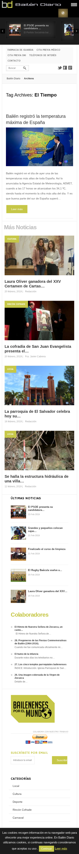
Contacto (14, 60)
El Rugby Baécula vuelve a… (45, 570)
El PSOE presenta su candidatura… (40, 508)
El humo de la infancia (26, 654)
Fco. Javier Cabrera (35, 356)
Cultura (11, 239)
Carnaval (18, 817)
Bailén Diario (13, 78)
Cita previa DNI (16, 55)
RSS (63, 13)
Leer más (17, 209)
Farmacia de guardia (20, 50)
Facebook (65, 68)
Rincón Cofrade (16, 304)
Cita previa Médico (48, 50)
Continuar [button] (46, 848)
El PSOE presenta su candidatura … (36, 27)
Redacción (30, 291)
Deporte (17, 801)
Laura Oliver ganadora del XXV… (47, 591)
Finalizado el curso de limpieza (46, 549)
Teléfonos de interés (42, 55)
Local (10, 369)
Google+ (70, 68)
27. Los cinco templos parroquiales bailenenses (41, 664)
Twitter (59, 68)
